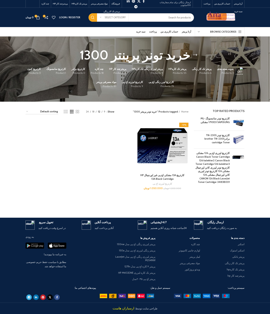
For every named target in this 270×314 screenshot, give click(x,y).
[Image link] (202, 295)
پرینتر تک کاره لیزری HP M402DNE (136, 272)
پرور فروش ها (147, 238)
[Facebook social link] (57, 297)
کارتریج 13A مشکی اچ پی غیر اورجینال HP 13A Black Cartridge (162, 176)
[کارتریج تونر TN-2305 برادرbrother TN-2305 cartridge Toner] (238, 140)
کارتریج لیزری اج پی (162, 183)
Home (184, 111)
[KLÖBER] (135, 204)
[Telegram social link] (135, 6)
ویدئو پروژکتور (192, 269)
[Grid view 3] (71, 111)
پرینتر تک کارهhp (235, 269)
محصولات (195, 238)
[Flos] (41, 204)
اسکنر (241, 244)
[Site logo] (221, 17)
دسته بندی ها (237, 238)
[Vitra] (228, 204)
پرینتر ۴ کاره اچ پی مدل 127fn (140, 266)
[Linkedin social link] (36, 297)
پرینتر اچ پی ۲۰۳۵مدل (143, 279)
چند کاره (195, 244)
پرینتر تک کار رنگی (234, 263)
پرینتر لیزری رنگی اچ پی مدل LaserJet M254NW (135, 258)
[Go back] (195, 55)
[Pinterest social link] (43, 297)
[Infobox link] (219, 225)
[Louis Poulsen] (166, 204)
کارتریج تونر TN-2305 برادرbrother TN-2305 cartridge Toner (217, 139)
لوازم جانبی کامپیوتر (189, 250)
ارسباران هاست (123, 308)
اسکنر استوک (237, 250)
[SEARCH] (93, 17)
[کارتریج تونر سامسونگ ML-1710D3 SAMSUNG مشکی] (238, 122)
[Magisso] (197, 204)
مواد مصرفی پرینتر (190, 263)
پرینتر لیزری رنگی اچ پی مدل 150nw (136, 244)
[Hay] (72, 204)
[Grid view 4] (66, 111)
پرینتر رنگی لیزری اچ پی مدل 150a (137, 250)
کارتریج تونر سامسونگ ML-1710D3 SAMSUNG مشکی (215, 120)
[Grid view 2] (77, 111)
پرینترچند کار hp (236, 275)
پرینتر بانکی (238, 256)
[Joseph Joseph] (103, 204)
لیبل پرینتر (194, 256)
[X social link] (50, 297)
